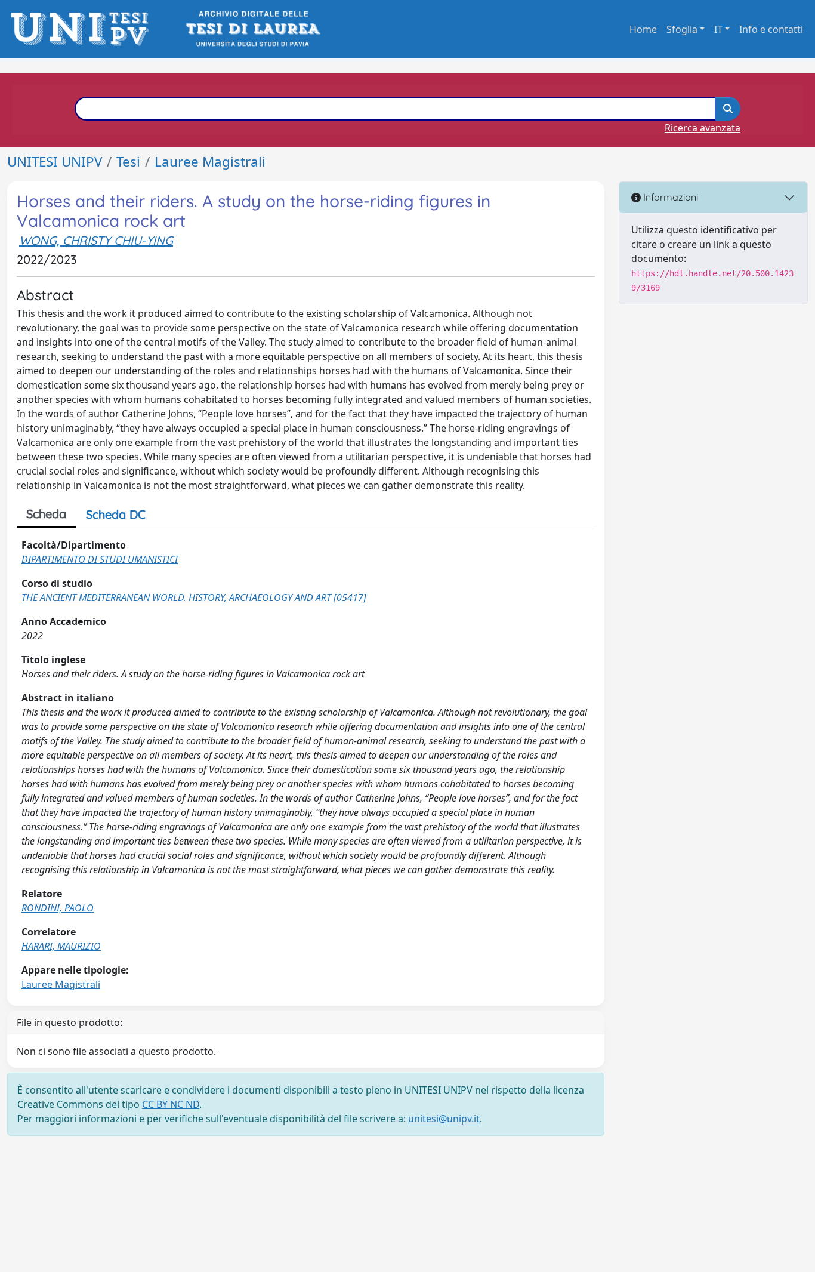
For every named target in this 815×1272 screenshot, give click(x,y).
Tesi (128, 161)
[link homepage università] (252, 29)
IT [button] (718, 29)
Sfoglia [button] (681, 29)
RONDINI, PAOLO (57, 907)
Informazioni (669, 197)
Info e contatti (771, 29)
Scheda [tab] (46, 513)
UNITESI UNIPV (54, 161)
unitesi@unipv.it (444, 1118)
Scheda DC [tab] (116, 514)
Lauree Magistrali (210, 161)
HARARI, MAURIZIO (61, 946)
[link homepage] (83, 29)
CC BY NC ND (170, 1104)
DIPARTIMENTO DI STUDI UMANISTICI (99, 559)
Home (643, 29)
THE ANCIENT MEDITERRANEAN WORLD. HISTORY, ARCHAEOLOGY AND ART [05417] (193, 597)
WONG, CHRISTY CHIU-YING (96, 240)
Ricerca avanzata (702, 127)
